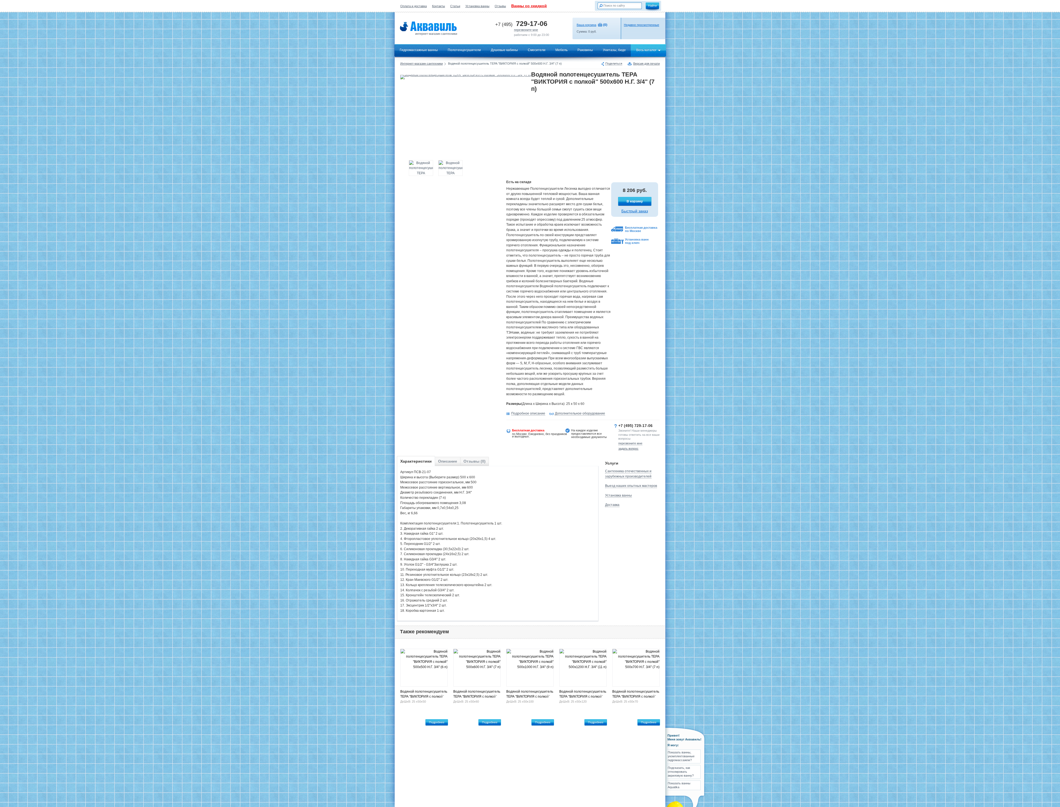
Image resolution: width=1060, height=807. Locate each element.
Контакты (438, 6)
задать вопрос (628, 448)
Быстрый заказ (634, 211)
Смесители (536, 50)
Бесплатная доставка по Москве (641, 229)
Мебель (561, 50)
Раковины (585, 50)
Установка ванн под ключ (637, 241)
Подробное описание (528, 413)
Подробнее (436, 722)
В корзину (635, 201)
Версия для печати (646, 63)
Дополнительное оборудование (580, 413)
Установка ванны (477, 6)
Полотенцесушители (464, 50)
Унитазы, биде (614, 50)
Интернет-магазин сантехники (421, 63)
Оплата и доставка (413, 6)
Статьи (455, 6)
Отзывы (500, 6)
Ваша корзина (586, 25)
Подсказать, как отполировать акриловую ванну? (681, 771)
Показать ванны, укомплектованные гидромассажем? (681, 756)
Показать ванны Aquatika (679, 785)
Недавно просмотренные (641, 25)
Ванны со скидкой (529, 6)
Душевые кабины (504, 50)
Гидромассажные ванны (419, 50)
